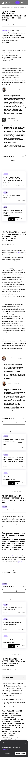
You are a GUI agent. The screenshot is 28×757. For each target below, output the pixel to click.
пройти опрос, (14, 556)
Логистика (4, 506)
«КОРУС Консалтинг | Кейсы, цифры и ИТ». (12, 562)
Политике (5, 749)
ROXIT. (19, 252)
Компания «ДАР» (6, 30)
